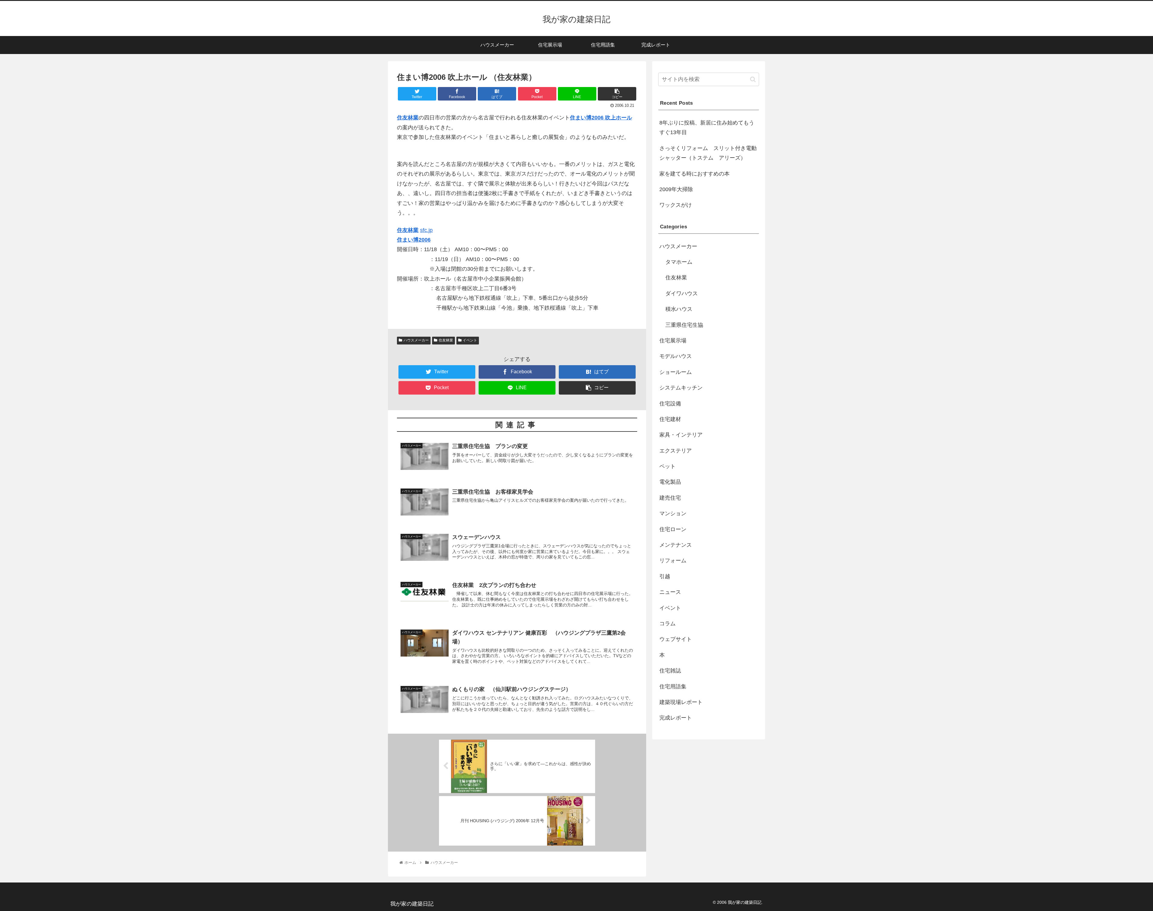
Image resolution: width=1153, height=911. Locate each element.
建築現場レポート (681, 702)
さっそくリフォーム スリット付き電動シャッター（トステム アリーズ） (708, 153)
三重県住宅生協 (684, 325)
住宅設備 (670, 404)
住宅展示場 (672, 341)
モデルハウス (675, 356)
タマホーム (678, 262)
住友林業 (408, 118)
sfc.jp (426, 230)
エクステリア (675, 451)
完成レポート (675, 718)
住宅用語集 (672, 687)
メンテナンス (675, 545)
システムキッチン (681, 388)
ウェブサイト (675, 639)
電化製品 (670, 482)
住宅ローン (672, 529)
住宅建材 (670, 419)
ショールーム (675, 372)
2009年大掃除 (676, 189)
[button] (753, 79)
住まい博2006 (414, 240)
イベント (470, 340)
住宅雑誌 (670, 671)
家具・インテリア (681, 435)
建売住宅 (670, 498)
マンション (672, 513)
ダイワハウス (681, 293)
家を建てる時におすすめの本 (694, 174)
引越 (664, 576)
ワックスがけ (675, 205)
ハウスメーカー (416, 340)
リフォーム (672, 561)
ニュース (670, 592)
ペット (667, 466)
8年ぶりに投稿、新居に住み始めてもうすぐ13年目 (706, 127)
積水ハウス (678, 309)
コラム (667, 624)
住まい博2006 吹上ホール (601, 118)
